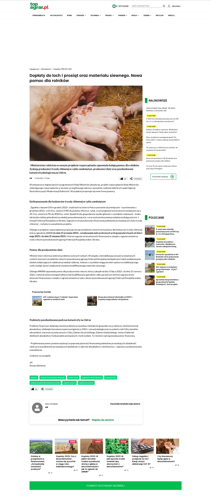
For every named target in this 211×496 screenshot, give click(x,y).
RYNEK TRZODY (73, 377)
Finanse (121, 15)
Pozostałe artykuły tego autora (125, 404)
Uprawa (80, 15)
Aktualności (56, 15)
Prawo (108, 15)
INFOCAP (160, 15)
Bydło (134, 15)
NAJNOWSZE (158, 100)
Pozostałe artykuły (160, 176)
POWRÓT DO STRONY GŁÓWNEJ (105, 485)
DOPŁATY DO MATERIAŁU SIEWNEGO (53, 377)
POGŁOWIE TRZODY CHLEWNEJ (92, 377)
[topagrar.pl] (39, 6)
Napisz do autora (103, 420)
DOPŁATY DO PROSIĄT (86, 383)
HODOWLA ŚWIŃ (111, 377)
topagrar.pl (34, 69)
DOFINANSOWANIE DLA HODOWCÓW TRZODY (45, 383)
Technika (94, 15)
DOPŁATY (34, 377)
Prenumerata (38, 15)
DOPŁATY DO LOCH (69, 383)
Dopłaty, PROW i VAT (62, 69)
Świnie (146, 15)
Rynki (69, 15)
